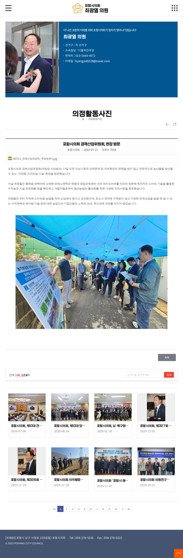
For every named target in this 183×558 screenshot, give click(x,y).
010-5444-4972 (85, 55)
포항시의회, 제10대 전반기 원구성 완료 (27, 426)
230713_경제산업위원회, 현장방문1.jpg (34, 159)
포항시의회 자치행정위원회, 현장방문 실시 (70, 480)
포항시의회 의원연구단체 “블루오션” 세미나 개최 (156, 480)
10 (116, 509)
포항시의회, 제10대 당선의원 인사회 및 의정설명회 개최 (70, 426)
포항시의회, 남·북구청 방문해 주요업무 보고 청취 (113, 426)
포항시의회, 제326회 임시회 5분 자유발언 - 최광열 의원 (27, 480)
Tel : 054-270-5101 (81, 538)
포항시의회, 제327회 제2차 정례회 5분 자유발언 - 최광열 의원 (156, 426)
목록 (167, 357)
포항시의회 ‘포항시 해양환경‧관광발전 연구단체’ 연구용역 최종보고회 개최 (113, 481)
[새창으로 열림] (91, 272)
